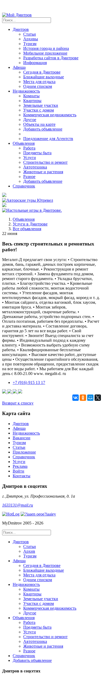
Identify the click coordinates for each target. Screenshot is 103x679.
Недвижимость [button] (26, 91)
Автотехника (35, 167)
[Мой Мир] (90, 397)
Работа (29, 148)
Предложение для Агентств (48, 138)
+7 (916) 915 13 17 (29, 382)
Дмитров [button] (21, 29)
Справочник (24, 186)
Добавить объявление (42, 129)
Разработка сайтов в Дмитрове (50, 58)
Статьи (29, 34)
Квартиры (32, 100)
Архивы (30, 39)
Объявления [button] (24, 143)
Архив (29, 551)
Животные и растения (43, 172)
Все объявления (27, 229)
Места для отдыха (39, 81)
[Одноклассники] (83, 397)
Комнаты (31, 96)
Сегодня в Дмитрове (41, 72)
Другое (29, 119)
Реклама (20, 466)
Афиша (19, 428)
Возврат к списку (18, 403)
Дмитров (21, 423)
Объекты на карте (39, 124)
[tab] (57, 549)
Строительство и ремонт (45, 162)
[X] (98, 397)
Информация (35, 62)
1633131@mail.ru (17, 505)
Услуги (29, 157)
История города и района (46, 48)
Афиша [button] (19, 67)
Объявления (24, 219)
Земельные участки (40, 105)
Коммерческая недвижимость (49, 115)
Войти (18, 471)
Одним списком (37, 86)
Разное (29, 176)
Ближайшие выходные (43, 77)
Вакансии (21, 438)
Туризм (29, 43)
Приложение (24, 452)
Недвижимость (26, 433)
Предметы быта (37, 153)
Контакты (21, 476)
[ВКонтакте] (75, 397)
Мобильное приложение (45, 53)
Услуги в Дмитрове (30, 224)
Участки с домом (38, 110)
